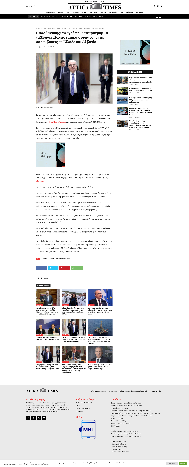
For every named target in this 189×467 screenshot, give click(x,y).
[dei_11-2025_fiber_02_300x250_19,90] (74, 154)
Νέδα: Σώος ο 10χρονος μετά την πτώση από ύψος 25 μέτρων (140, 89)
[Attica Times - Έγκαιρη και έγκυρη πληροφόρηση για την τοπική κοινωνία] (94, 6)
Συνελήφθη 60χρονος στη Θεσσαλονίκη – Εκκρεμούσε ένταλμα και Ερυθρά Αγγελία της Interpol (140, 111)
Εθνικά (91, 334)
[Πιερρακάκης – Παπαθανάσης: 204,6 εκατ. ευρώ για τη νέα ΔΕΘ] (48, 327)
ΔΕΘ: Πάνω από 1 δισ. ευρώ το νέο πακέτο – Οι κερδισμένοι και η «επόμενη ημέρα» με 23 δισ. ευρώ (100, 311)
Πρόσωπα (65, 305)
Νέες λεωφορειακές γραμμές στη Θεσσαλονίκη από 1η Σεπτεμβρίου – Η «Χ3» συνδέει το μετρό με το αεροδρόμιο (141, 124)
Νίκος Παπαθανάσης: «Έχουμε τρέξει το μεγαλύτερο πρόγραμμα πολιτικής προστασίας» (74, 339)
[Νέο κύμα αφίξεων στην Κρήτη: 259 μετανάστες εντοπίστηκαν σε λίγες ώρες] (122, 100)
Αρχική (38, 28)
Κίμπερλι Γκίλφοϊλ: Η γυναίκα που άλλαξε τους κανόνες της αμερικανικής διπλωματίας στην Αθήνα (73, 311)
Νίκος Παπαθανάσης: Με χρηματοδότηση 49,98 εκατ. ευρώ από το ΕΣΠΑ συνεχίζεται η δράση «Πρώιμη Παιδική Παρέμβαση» (74, 368)
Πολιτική (91, 305)
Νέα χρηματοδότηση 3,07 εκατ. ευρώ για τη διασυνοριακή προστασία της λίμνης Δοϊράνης (47, 366)
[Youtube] (161, 6)
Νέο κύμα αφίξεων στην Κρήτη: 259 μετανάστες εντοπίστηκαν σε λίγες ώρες (140, 99)
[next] (160, 16)
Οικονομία (43, 28)
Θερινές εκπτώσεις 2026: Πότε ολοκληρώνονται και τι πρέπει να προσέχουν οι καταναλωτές (140, 79)
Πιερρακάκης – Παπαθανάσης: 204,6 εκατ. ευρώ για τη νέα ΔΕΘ (47, 338)
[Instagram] (154, 6)
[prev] (157, 16)
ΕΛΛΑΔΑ (39, 362)
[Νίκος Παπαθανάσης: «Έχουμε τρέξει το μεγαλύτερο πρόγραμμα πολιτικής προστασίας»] (74, 327)
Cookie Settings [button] (171, 463)
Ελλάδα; (51, 258)
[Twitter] (157, 6)
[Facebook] (150, 6)
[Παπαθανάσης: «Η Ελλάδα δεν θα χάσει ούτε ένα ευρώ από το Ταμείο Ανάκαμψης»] (100, 354)
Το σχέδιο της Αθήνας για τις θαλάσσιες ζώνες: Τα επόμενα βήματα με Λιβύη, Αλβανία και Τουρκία (99, 340)
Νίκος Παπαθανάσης (63, 258)
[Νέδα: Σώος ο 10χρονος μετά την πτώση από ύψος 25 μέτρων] (122, 91)
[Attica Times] (42, 390)
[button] (31, 6)
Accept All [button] (182, 463)
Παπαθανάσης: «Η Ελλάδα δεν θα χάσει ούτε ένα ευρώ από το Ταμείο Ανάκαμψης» (100, 366)
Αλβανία (44, 258)
